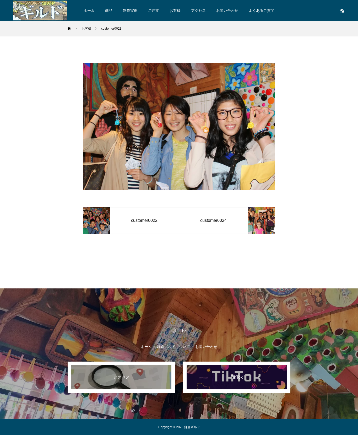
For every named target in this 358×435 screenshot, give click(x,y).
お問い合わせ (227, 10)
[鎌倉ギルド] (40, 10)
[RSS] (342, 10)
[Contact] (184, 330)
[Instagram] (173, 330)
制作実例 (130, 10)
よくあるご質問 (261, 10)
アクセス (198, 10)
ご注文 (153, 10)
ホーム (89, 10)
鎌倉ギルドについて (173, 347)
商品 (108, 10)
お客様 (175, 10)
